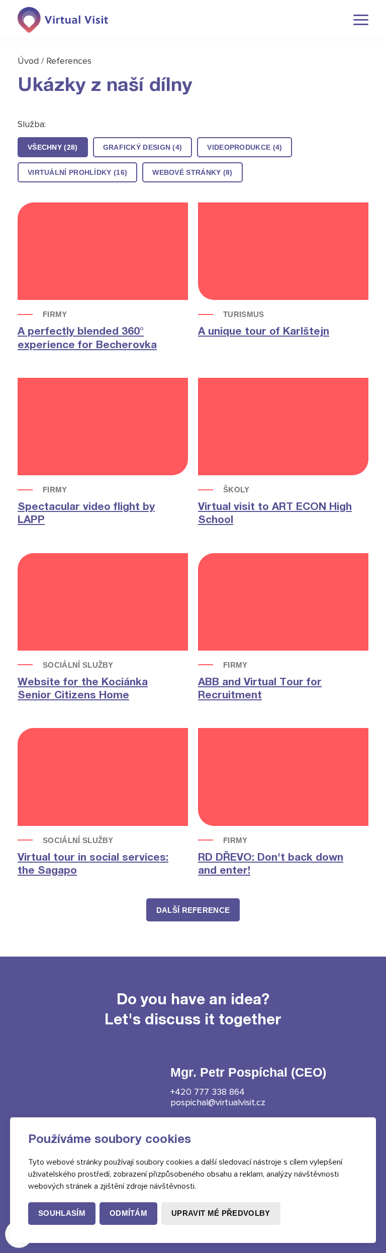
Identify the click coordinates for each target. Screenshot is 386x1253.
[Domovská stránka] (63, 20)
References (68, 60)
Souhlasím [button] (61, 1213)
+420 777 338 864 (207, 1091)
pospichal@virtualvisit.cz (217, 1102)
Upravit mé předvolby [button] (220, 1213)
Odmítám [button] (128, 1213)
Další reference (193, 910)
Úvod (29, 60)
